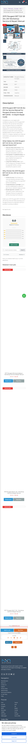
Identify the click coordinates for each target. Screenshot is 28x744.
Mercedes (3, 710)
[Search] (19, 2)
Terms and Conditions (6, 692)
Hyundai (3, 704)
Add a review (14, 244)
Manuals (10, 8)
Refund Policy (4, 690)
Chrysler (16, 714)
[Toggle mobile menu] (26, 2)
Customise (14, 737)
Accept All (14, 733)
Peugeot (3, 706)
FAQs (2, 696)
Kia (15, 706)
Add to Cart (9, 642)
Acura (16, 712)
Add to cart (7, 630)
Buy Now (18, 381)
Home (5, 8)
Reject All (14, 741)
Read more (8, 381)
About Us (3, 682)
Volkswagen (4, 716)
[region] (14, 732)
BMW (2, 708)
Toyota (16, 702)
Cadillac (3, 712)
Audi (16, 704)
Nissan (16, 708)
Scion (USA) (17, 716)
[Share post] (8, 638)
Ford (2, 702)
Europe (16, 8)
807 (21, 8)
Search (23, 250)
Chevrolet (3, 714)
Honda (16, 710)
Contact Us (3, 684)
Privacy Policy (4, 688)
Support (3, 686)
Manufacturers (4, 681)
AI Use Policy (4, 694)
